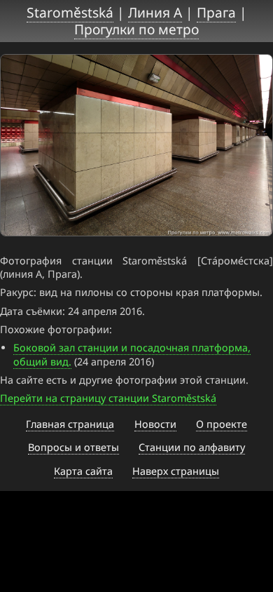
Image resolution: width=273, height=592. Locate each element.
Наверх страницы (175, 471)
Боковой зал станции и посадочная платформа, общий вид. (132, 354)
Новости (155, 424)
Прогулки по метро (136, 29)
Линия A (155, 12)
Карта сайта (83, 471)
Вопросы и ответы (73, 447)
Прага (216, 12)
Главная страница (70, 424)
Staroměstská (70, 12)
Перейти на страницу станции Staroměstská (108, 398)
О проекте (221, 424)
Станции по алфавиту (192, 447)
